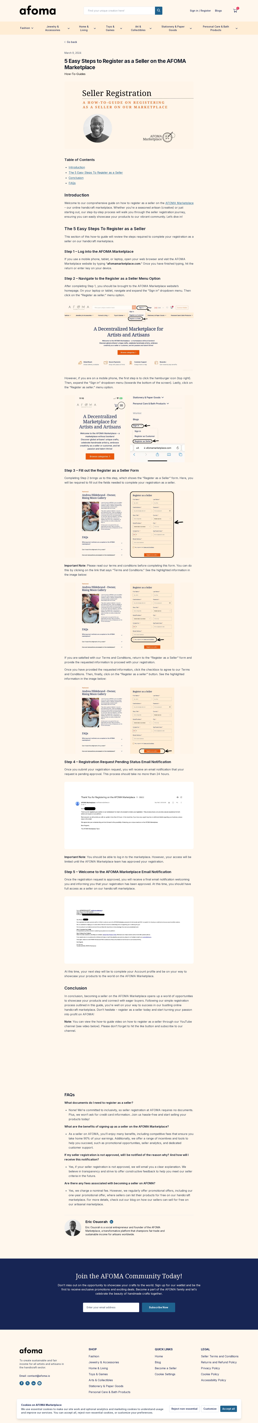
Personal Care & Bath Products (216, 28)
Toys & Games (110, 28)
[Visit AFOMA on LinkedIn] (33, 1383)
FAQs (72, 183)
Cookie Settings (165, 1374)
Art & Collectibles (138, 28)
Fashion (25, 27)
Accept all (228, 1408)
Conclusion (76, 178)
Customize (210, 1408)
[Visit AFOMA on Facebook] (21, 1383)
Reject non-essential (184, 1408)
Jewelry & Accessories (52, 28)
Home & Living (84, 28)
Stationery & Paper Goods (172, 28)
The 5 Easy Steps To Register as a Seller (96, 172)
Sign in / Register (200, 10)
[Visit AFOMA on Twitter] (27, 1383)
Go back (72, 41)
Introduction (77, 167)
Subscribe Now (158, 1307)
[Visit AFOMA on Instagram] (39, 1383)
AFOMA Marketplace (179, 203)
